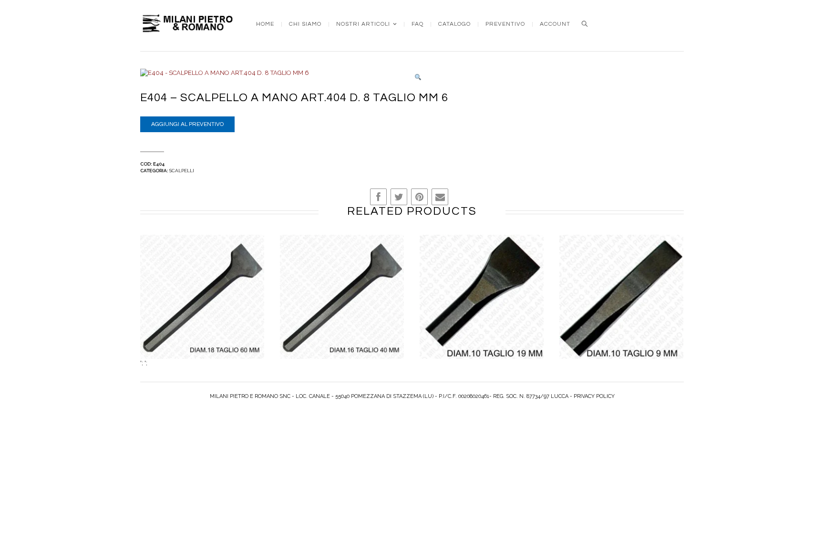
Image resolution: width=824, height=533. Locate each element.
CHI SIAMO (305, 24)
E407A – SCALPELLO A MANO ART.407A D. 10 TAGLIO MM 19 (481, 307)
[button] (418, 77)
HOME (265, 24)
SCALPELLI (181, 170)
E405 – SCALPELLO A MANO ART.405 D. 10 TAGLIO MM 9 (622, 307)
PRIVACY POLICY (594, 396)
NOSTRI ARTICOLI (363, 24)
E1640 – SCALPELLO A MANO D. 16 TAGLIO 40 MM (342, 307)
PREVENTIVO (505, 24)
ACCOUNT (555, 24)
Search (584, 24)
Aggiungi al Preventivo (187, 124)
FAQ (417, 24)
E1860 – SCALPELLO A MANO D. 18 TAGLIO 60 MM (202, 307)
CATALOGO (454, 24)
